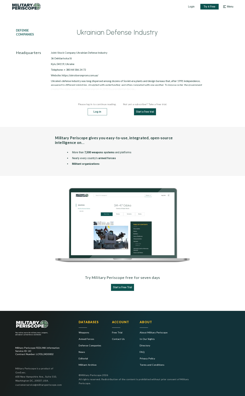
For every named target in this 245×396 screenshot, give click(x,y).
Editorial (83, 358)
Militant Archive (87, 364)
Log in (97, 111)
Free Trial (117, 332)
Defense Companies (90, 345)
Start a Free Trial (122, 287)
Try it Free (209, 6)
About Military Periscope (154, 332)
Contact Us (118, 339)
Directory (145, 345)
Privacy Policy (147, 358)
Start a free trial (145, 111)
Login (191, 6)
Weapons (84, 332)
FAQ (142, 352)
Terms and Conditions (152, 364)
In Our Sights (147, 339)
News (82, 352)
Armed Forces (86, 339)
